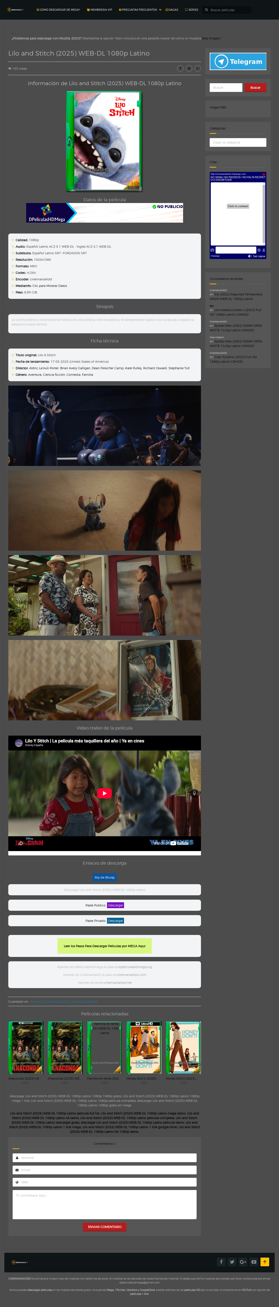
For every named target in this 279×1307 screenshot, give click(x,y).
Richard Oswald (155, 368)
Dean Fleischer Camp (108, 368)
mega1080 (218, 107)
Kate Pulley (133, 368)
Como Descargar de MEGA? (59, 9)
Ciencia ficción (54, 374)
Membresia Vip (101, 9)
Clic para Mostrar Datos (49, 286)
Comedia (73, 374)
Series (193, 9)
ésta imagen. (211, 38)
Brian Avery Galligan (75, 368)
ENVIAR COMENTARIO (104, 1227)
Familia (87, 374)
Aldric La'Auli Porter (44, 368)
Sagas (173, 9)
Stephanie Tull (179, 368)
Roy (212, 306)
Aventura (34, 374)
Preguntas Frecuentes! (139, 9)
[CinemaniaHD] (15, 5)
